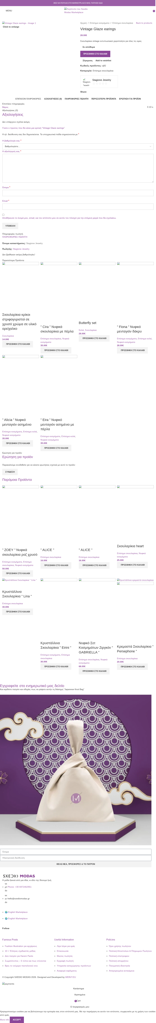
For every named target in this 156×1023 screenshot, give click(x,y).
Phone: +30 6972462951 (20, 887)
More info (5, 1019)
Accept (17, 1020)
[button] (17, 344)
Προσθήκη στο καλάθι (95, 54)
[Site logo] (78, 10)
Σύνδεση (10, 472)
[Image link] (19, 876)
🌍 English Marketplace (16, 912)
